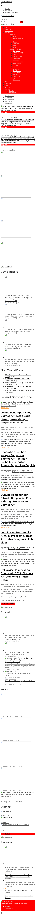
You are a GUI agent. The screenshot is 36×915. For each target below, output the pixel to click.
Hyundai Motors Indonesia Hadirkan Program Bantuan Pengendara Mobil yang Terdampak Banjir (20, 666)
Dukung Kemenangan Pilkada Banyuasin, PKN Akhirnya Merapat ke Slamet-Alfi (16, 147)
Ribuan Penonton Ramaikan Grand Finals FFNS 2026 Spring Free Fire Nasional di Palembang (18, 877)
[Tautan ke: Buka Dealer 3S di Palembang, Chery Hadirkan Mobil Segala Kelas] (9, 650)
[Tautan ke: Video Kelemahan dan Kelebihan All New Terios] (10, 671)
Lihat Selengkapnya (8, 603)
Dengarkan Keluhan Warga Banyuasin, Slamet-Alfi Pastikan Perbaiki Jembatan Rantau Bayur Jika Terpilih (17, 131)
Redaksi (7, 906)
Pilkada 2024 (5, 408)
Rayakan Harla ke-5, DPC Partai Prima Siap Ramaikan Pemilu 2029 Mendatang (15, 738)
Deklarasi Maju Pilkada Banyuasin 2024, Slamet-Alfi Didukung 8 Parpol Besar (17, 575)
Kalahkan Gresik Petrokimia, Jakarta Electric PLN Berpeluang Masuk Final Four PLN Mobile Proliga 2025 (20, 884)
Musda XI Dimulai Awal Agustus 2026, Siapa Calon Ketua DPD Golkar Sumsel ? (17, 714)
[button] (21, 22)
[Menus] (1, 4)
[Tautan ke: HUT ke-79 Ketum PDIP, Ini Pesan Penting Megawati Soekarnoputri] (16, 785)
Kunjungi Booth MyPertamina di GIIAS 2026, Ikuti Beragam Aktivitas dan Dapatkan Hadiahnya (19, 869)
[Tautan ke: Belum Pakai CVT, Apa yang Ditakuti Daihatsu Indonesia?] (10, 679)
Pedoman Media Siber (12, 910)
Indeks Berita (9, 908)
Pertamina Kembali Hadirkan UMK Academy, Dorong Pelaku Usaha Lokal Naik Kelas (15, 218)
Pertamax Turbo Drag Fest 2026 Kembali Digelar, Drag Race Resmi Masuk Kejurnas (17, 240)
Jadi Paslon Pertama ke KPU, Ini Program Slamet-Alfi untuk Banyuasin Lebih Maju (18, 537)
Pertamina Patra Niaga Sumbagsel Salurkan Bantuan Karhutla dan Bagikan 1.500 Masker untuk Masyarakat (17, 263)
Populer (7, 834)
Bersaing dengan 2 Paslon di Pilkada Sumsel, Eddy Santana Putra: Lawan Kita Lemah (17, 799)
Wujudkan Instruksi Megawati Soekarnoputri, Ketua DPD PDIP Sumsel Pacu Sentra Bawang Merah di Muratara (17, 762)
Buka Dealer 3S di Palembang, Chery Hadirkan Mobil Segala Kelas (17, 653)
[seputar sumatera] (7, 16)
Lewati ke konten (6, 2)
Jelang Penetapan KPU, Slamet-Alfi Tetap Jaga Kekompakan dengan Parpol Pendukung (16, 115)
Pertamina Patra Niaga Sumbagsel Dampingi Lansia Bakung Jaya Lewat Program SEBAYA (16, 195)
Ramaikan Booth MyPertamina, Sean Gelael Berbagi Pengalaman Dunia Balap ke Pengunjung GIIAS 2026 (19, 637)
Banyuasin (4, 112)
